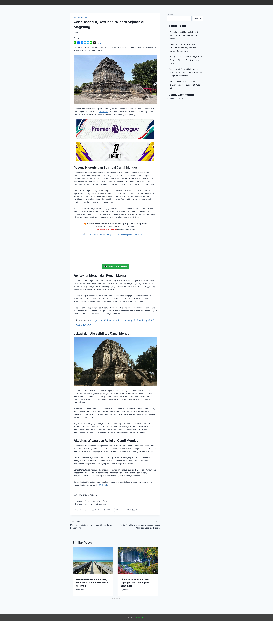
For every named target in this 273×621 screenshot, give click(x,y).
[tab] (111, 598)
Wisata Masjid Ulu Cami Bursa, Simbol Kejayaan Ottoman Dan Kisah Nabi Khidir (185, 60)
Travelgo (119, 510)
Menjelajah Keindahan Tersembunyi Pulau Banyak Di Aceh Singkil (91, 524)
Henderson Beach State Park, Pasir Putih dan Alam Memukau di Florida (92, 582)
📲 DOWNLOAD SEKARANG (115, 266)
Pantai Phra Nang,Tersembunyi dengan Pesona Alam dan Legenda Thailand (140, 524)
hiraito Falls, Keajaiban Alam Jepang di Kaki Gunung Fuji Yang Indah (135, 582)
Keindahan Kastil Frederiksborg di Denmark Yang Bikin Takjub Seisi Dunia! (183, 35)
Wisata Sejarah (131, 510)
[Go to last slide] (76, 571)
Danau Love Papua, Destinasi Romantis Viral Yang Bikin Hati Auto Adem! (184, 85)
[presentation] (93, 560)
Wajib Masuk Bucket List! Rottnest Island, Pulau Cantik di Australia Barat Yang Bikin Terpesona (185, 72)
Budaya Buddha (94, 510)
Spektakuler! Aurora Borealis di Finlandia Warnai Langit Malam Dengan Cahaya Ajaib (182, 47)
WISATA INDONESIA (80, 17)
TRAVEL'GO (140, 618)
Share (99, 43)
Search (170, 15)
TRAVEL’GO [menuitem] (103, 112)
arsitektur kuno (80, 510)
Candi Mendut (108, 510)
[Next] (154, 571)
